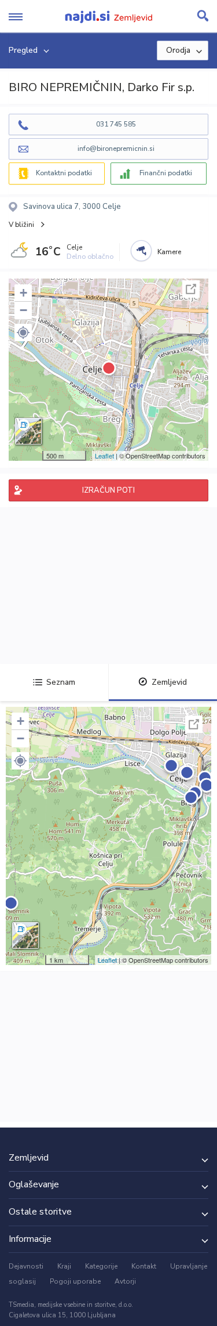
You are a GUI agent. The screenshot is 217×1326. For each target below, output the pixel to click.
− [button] (23, 310)
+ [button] (23, 293)
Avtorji (125, 1281)
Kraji (64, 1266)
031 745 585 (116, 124)
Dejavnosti (26, 1266)
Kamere (169, 251)
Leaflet (104, 455)
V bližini (21, 224)
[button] (23, 332)
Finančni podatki (165, 173)
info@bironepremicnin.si (116, 148)
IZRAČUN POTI (108, 490)
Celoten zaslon (191, 289)
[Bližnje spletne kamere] (141, 250)
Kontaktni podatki (64, 173)
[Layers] (28, 431)
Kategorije (101, 1266)
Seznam (60, 682)
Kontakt (143, 1266)
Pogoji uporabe (75, 1281)
